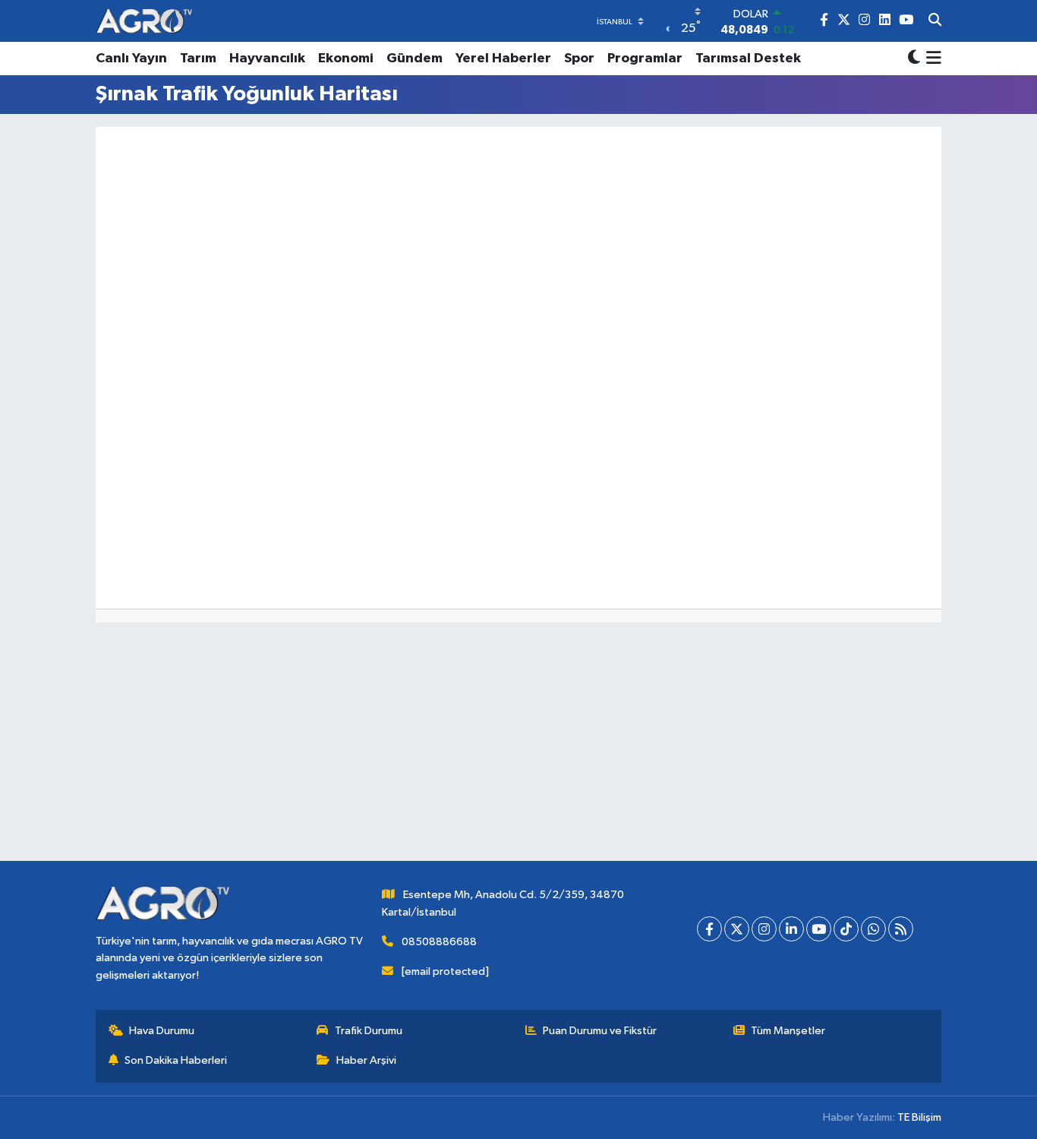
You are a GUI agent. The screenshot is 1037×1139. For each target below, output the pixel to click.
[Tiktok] (846, 928)
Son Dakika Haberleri (176, 1060)
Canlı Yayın (131, 58)
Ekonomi (346, 58)
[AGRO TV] (144, 21)
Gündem (414, 58)
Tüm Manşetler (788, 1030)
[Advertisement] (518, 754)
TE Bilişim (919, 1117)
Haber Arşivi (366, 1060)
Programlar (644, 58)
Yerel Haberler (503, 58)
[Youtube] (818, 928)
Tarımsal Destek (748, 58)
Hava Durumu (161, 1030)
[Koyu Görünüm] (914, 58)
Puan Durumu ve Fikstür (600, 1030)
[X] (736, 928)
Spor (579, 58)
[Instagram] (764, 928)
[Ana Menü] (931, 58)
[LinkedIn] (791, 928)
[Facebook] (709, 928)
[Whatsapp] (873, 928)
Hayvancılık (267, 58)
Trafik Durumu (368, 1030)
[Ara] (934, 21)
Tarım (198, 58)
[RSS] (900, 928)
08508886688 (439, 942)
